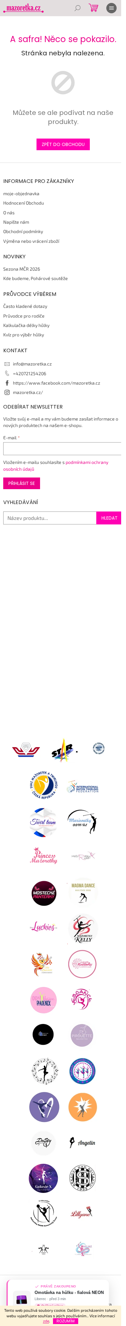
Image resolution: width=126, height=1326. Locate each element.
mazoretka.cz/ (28, 392)
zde (46, 1321)
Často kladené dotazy (25, 306)
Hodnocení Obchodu (23, 203)
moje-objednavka (21, 193)
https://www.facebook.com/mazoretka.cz (56, 383)
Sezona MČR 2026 (21, 269)
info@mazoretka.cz (32, 363)
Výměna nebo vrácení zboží (31, 241)
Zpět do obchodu (63, 144)
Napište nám (16, 222)
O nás (9, 212)
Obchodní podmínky (23, 231)
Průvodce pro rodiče (24, 316)
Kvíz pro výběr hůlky (23, 334)
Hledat (109, 518)
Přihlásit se (21, 483)
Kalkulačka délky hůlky (26, 325)
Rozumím (66, 1321)
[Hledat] (77, 8)
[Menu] (111, 8)
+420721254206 (29, 373)
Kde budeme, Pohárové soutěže (35, 278)
